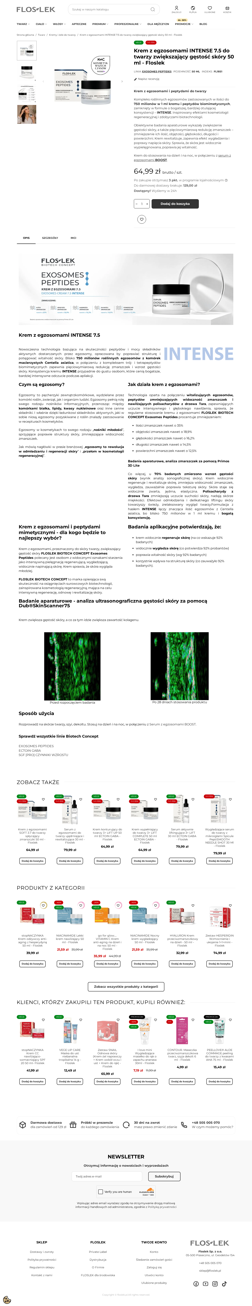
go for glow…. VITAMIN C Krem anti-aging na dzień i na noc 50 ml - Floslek (107, 942)
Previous (43, 81)
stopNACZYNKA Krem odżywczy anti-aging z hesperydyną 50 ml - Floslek (32, 940)
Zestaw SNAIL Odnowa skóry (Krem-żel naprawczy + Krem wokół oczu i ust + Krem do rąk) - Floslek (107, 1058)
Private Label (98, 1252)
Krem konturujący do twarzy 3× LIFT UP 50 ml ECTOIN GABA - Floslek (107, 834)
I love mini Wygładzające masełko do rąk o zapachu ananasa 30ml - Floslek (145, 1056)
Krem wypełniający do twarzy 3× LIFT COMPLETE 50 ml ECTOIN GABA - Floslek (145, 836)
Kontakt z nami (41, 1275)
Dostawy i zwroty (42, 1252)
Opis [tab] (26, 237)
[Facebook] (196, 1284)
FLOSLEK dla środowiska (98, 1275)
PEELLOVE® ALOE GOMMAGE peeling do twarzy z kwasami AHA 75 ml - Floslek (219, 1055)
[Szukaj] (153, 9)
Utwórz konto (154, 1275)
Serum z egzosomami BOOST (172, 724)
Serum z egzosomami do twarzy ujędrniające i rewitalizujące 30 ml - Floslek (70, 836)
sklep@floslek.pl (210, 1270)
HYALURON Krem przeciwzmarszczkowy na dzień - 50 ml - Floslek (182, 940)
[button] (192, 9)
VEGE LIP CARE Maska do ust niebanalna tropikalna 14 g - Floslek (70, 1056)
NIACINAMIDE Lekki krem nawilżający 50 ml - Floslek (70, 939)
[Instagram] (215, 1284)
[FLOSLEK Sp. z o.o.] (36, 9)
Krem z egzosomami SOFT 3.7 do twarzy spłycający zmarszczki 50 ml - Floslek (32, 836)
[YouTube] (205, 1284)
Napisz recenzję (148, 79)
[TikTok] (224, 1284)
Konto (154, 1252)
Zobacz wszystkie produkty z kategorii (126, 987)
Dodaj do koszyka (175, 204)
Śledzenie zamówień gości (154, 1259)
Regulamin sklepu (42, 1267)
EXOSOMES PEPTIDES (156, 71)
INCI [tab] (73, 237)
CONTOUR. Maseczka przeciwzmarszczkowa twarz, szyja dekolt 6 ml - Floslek (182, 1055)
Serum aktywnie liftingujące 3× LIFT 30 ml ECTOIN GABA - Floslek (182, 834)
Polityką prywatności (162, 1207)
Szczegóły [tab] (50, 237)
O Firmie (98, 1267)
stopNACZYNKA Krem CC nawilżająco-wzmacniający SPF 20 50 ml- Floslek (32, 1056)
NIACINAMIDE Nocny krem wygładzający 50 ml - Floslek (144, 939)
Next (122, 81)
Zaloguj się (154, 1267)
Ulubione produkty (154, 1283)
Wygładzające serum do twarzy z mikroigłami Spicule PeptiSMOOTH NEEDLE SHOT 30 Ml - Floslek (219, 838)
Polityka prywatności (42, 1259)
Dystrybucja (98, 1259)
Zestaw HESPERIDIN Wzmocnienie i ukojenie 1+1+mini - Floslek (220, 940)
